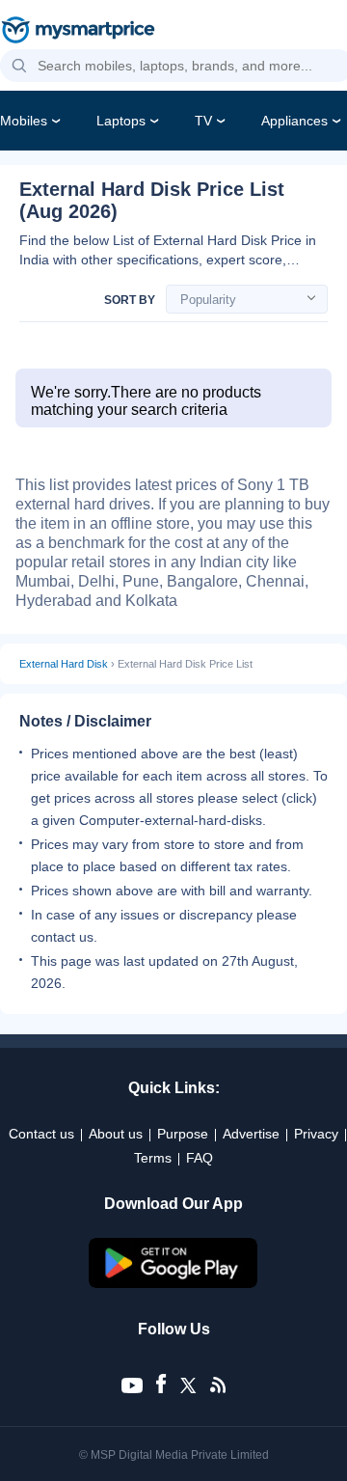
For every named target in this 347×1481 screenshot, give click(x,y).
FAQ (199, 1158)
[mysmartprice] (78, 31)
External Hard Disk (63, 664)
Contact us (41, 1133)
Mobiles (23, 120)
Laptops (121, 120)
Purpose (182, 1133)
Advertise (251, 1133)
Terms (153, 1158)
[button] (19, 66)
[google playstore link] (173, 1283)
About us (116, 1133)
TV (203, 120)
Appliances (294, 120)
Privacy (316, 1133)
